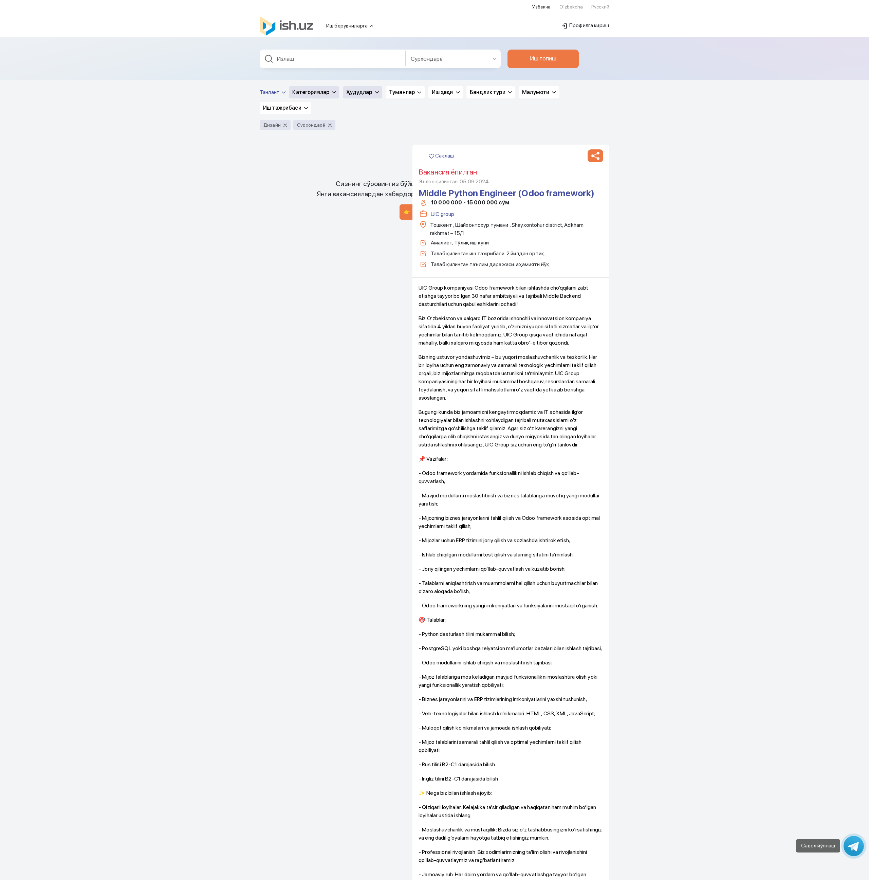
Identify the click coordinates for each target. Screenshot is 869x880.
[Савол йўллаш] (854, 846)
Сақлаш (444, 155)
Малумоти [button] (536, 92)
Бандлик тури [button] (488, 92)
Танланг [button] (270, 92)
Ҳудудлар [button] (359, 92)
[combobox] (333, 59)
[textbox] (333, 59)
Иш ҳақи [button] (443, 92)
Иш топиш (543, 58)
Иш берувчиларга (347, 26)
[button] (595, 155)
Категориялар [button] (311, 92)
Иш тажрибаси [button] (282, 108)
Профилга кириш (588, 25)
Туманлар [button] (402, 92)
